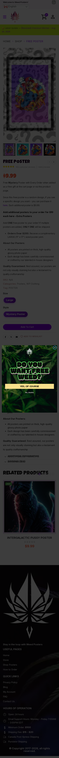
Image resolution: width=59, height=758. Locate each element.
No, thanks (29, 393)
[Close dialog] (54, 347)
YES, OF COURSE (29, 386)
